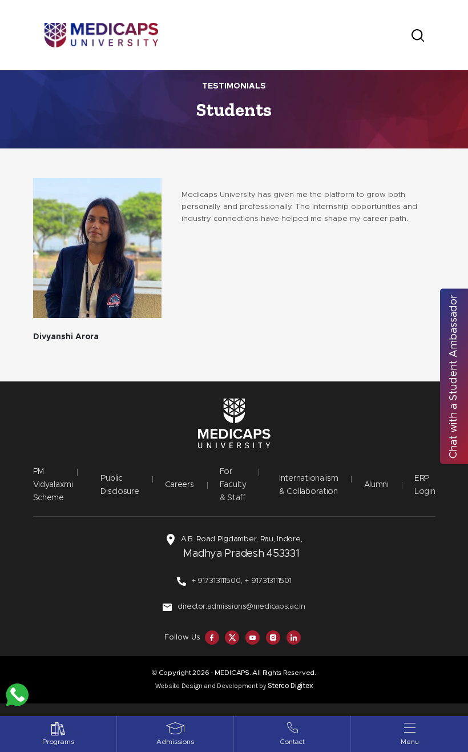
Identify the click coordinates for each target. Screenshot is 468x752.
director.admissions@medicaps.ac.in (241, 606)
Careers (179, 485)
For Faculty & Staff (233, 485)
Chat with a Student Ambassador (454, 376)
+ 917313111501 (268, 581)
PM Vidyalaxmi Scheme (53, 485)
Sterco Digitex (290, 685)
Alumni (376, 485)
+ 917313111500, (217, 581)
